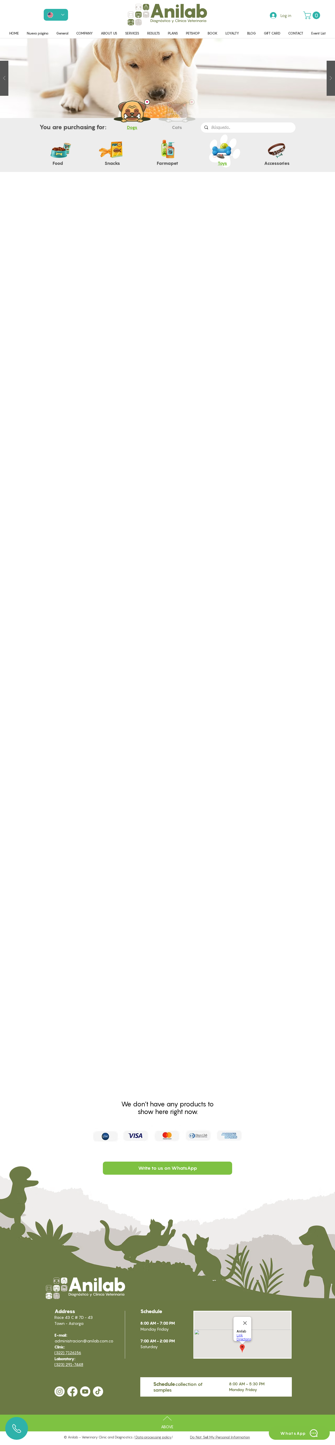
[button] (312, 15)
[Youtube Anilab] (85, 1391)
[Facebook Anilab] (72, 1391)
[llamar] (16, 1428)
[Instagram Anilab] (59, 1391)
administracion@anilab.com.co (83, 1340)
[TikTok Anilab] (98, 1391)
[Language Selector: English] (56, 15)
